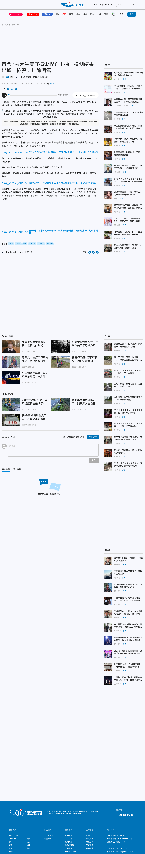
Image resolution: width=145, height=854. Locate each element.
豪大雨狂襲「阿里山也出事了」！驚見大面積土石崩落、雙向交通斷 (108, 360)
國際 (106, 14)
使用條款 (68, 842)
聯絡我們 (89, 842)
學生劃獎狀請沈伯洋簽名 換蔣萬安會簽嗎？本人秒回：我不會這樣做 (108, 129)
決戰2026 (47, 14)
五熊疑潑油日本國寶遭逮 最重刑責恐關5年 (108, 574)
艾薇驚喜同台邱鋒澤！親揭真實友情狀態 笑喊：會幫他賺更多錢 (108, 680)
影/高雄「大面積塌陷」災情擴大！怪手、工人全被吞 (108, 373)
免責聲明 (68, 848)
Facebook (120, 815)
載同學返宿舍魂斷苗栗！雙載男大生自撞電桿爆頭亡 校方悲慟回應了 (60, 404)
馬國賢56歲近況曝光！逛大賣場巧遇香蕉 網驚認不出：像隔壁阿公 (108, 614)
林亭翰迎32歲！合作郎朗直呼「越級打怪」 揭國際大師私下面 (108, 667)
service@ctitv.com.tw (124, 852)
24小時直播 (49, 835)
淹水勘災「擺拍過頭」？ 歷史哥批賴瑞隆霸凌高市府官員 (108, 235)
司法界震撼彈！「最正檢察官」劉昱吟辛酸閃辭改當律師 (108, 195)
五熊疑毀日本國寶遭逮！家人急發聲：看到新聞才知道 (108, 587)
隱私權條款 (69, 845)
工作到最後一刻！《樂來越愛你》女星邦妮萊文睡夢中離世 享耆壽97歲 (108, 221)
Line (128, 815)
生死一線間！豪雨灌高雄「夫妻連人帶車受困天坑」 (108, 387)
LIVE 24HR (16, 14)
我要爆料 (89, 845)
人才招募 (68, 839)
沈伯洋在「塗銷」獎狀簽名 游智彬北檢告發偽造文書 (108, 142)
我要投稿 (89, 848)
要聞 (71, 14)
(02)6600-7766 (118, 842)
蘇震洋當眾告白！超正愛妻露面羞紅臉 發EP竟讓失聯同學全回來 (108, 640)
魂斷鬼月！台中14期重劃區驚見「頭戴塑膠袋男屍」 (108, 400)
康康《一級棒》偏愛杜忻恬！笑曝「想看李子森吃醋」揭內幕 (108, 654)
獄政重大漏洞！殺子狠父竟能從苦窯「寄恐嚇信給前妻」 (108, 347)
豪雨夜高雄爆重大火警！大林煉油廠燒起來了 (108, 453)
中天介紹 (68, 835)
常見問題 (89, 839)
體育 (92, 14)
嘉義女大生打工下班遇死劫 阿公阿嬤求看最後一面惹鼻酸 (11, 362)
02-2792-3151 (122, 848)
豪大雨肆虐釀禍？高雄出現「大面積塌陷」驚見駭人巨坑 (108, 248)
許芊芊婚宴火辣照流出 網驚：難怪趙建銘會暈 (108, 155)
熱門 (64, 14)
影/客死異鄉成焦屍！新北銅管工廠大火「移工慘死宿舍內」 (108, 426)
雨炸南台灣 (33, 14)
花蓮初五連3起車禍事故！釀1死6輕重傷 (60, 362)
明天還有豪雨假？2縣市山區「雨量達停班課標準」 (108, 115)
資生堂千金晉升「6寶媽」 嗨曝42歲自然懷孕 (108, 561)
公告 (88, 835)
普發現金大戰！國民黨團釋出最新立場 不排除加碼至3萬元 (108, 102)
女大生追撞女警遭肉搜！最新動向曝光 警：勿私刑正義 (11, 346)
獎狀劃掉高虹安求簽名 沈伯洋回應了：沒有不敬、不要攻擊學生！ (108, 89)
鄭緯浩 (53, 84)
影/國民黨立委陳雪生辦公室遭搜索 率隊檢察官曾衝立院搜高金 (108, 182)
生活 (99, 14)
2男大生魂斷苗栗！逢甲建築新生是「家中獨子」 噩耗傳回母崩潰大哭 (11, 404)
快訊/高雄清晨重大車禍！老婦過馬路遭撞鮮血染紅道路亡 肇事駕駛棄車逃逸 (11, 420)
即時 (57, 14)
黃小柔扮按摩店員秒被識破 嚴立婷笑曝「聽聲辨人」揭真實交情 (108, 627)
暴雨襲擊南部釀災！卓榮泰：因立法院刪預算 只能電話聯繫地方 (108, 208)
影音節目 (47, 839)
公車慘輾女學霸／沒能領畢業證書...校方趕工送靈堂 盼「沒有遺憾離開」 (11, 377)
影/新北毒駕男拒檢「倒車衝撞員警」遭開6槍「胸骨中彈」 (108, 413)
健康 (29, 848)
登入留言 (93, 437)
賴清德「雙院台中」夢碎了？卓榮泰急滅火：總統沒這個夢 (108, 168)
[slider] (32, 95)
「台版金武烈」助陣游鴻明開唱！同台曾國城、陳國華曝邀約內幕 (108, 601)
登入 (132, 14)
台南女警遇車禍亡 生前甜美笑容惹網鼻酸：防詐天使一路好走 (60, 346)
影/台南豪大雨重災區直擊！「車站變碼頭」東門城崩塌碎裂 (108, 466)
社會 (78, 14)
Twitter (117, 815)
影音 (29, 845)
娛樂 (85, 14)
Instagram (124, 815)
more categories (121, 14)
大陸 (29, 842)
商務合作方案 (70, 851)
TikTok (132, 815)
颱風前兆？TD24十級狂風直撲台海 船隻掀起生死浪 (108, 75)
